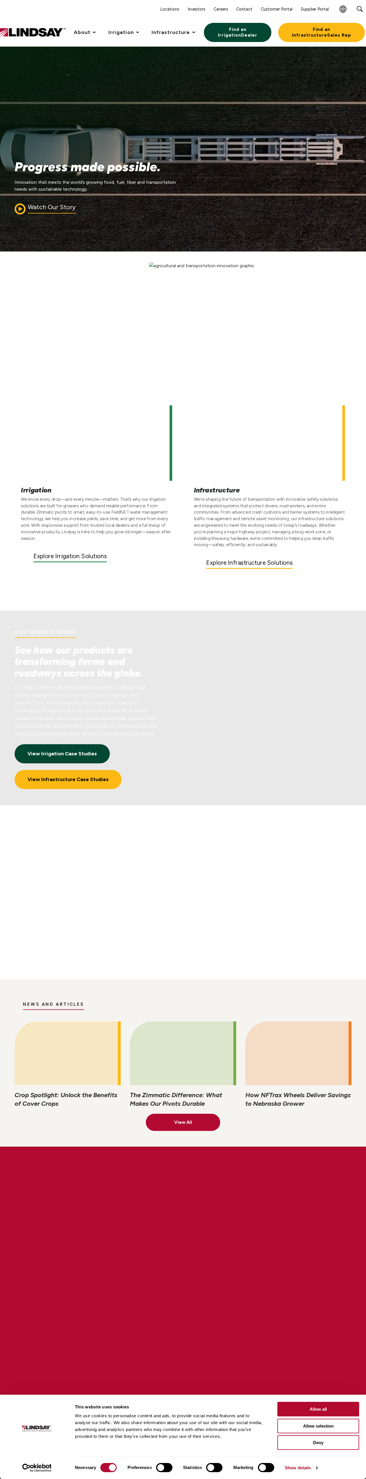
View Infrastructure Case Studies (68, 779)
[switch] (164, 1467)
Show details (298, 1467)
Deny (318, 1442)
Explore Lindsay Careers (67, 1217)
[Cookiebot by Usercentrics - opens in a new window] (37, 1468)
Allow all (318, 1409)
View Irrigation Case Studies (62, 754)
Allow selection (318, 1426)
